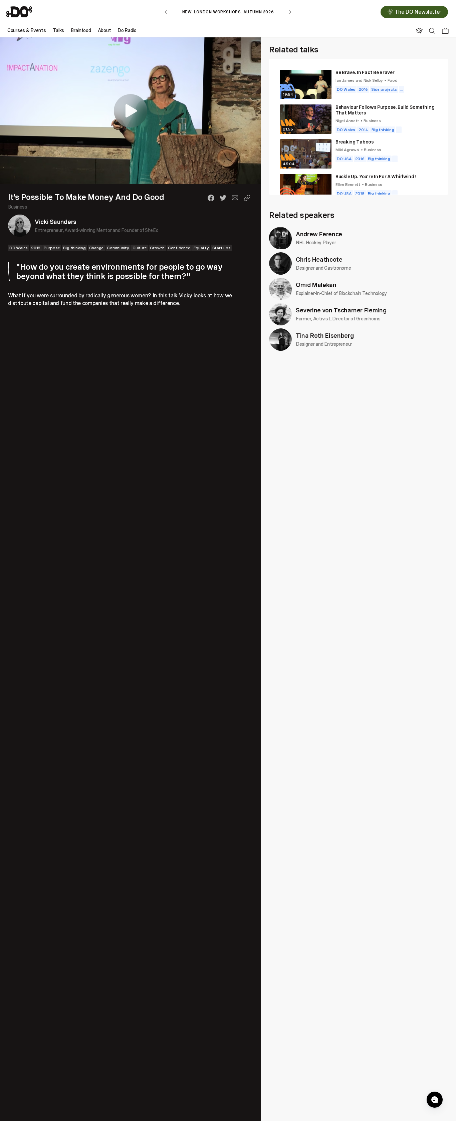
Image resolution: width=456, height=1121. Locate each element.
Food (393, 80)
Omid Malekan (316, 284)
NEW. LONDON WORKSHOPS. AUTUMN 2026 (228, 11)
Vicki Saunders (55, 221)
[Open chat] (435, 1100)
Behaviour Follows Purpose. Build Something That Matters (384, 109)
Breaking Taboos (354, 142)
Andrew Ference (319, 234)
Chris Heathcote (319, 259)
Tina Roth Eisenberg (325, 335)
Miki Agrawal (347, 149)
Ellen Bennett (348, 184)
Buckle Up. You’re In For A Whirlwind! (375, 176)
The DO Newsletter (418, 12)
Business (17, 207)
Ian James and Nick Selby (359, 80)
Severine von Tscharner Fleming (341, 310)
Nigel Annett (347, 120)
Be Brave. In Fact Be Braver (364, 72)
